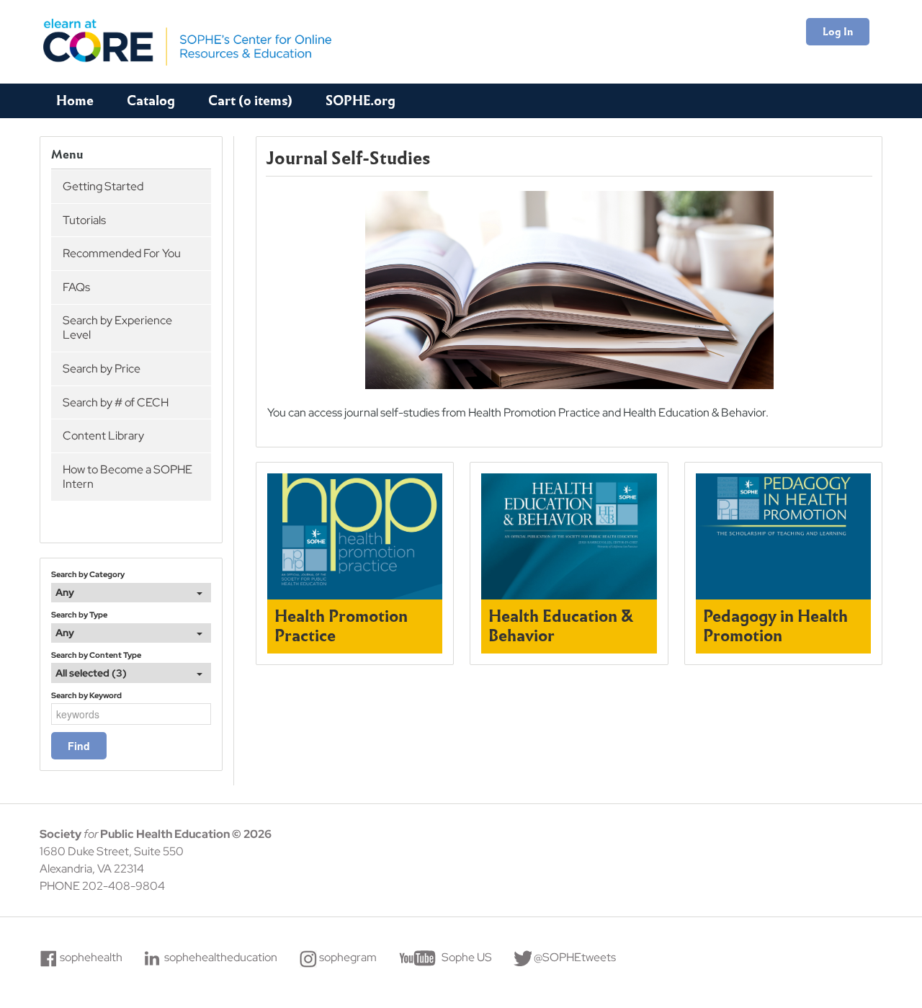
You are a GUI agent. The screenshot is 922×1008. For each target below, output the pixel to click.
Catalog (151, 100)
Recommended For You (122, 253)
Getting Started (103, 186)
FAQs (76, 287)
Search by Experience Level (117, 327)
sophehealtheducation (220, 957)
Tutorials (84, 220)
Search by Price (101, 368)
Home (75, 100)
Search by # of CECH (116, 402)
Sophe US (467, 957)
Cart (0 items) (250, 100)
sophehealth (91, 957)
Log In (838, 32)
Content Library (103, 435)
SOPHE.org (360, 100)
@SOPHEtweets (575, 957)
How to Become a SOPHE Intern (127, 476)
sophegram (348, 957)
